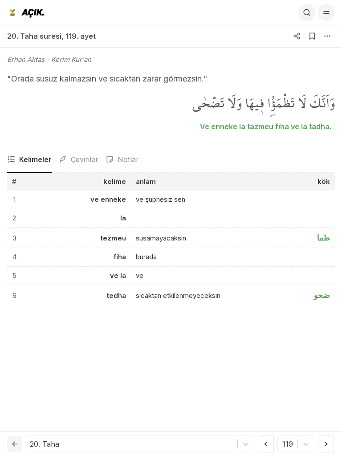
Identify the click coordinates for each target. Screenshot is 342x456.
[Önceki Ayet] (266, 444)
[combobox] (31, 444)
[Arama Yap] (306, 12)
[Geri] (14, 444)
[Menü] (326, 12)
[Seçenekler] (327, 36)
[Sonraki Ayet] (326, 444)
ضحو (322, 295)
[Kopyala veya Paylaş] (297, 36)
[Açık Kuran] (25, 12)
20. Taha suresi (34, 36)
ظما (323, 237)
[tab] (29, 160)
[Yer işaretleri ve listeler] (312, 36)
